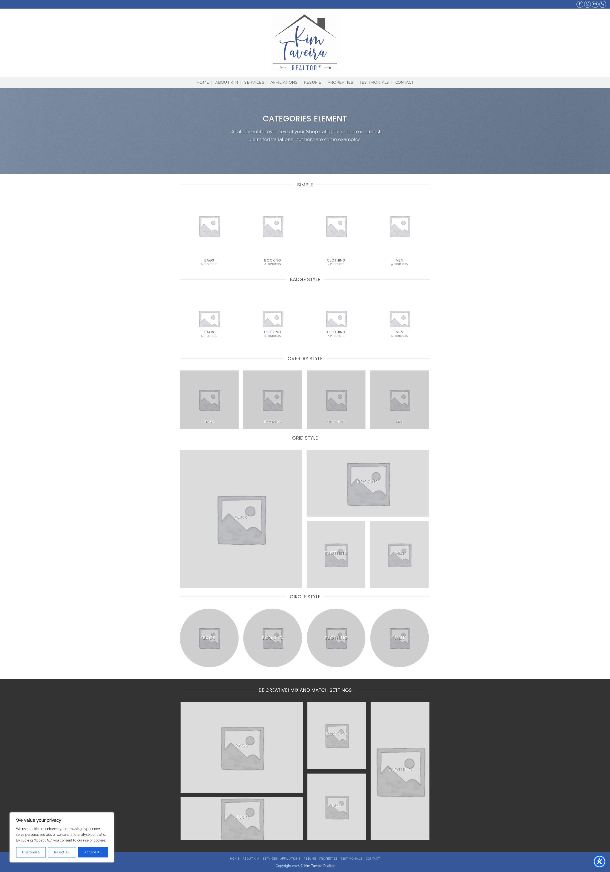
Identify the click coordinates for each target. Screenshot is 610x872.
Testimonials (374, 82)
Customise (31, 852)
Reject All (62, 852)
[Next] (428, 235)
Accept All (93, 852)
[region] (62, 837)
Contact (404, 82)
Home (202, 82)
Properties (340, 82)
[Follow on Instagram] (587, 4)
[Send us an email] (595, 4)
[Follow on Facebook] (579, 4)
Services (254, 82)
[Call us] (602, 4)
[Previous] (180, 235)
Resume (312, 82)
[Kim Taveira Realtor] (305, 43)
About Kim (226, 82)
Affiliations (284, 82)
